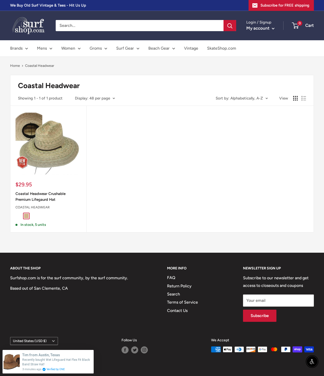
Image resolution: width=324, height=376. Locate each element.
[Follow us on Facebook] (125, 349)
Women (68, 48)
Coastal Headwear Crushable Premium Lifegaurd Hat (40, 196)
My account (258, 28)
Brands (16, 48)
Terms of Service (182, 302)
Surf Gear (125, 48)
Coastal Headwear (39, 66)
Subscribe (260, 315)
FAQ (171, 277)
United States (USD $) (30, 341)
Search (173, 294)
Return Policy (179, 286)
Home (15, 66)
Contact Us (177, 310)
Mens (42, 48)
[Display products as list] (303, 98)
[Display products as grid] (295, 98)
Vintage (191, 48)
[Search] (230, 25)
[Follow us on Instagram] (144, 349)
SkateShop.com (221, 48)
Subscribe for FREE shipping (284, 5)
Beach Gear (159, 48)
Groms (96, 48)
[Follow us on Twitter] (134, 349)
